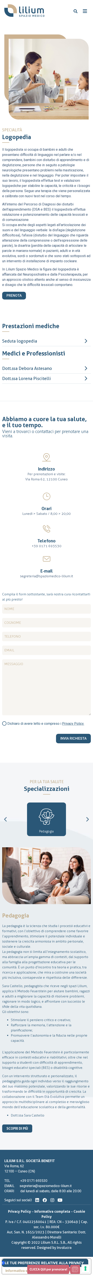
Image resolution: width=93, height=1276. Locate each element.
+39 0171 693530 (46, 546)
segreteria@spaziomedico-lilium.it (46, 576)
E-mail (46, 571)
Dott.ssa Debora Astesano (27, 368)
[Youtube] (60, 1200)
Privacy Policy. (73, 724)
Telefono (46, 540)
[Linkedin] (37, 1200)
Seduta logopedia (19, 341)
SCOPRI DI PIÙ (17, 1128)
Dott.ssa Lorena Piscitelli (26, 378)
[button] (75, 11)
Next (87, 819)
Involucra (64, 1248)
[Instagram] (52, 1200)
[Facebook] (45, 1200)
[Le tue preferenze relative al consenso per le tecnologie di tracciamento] (85, 1268)
